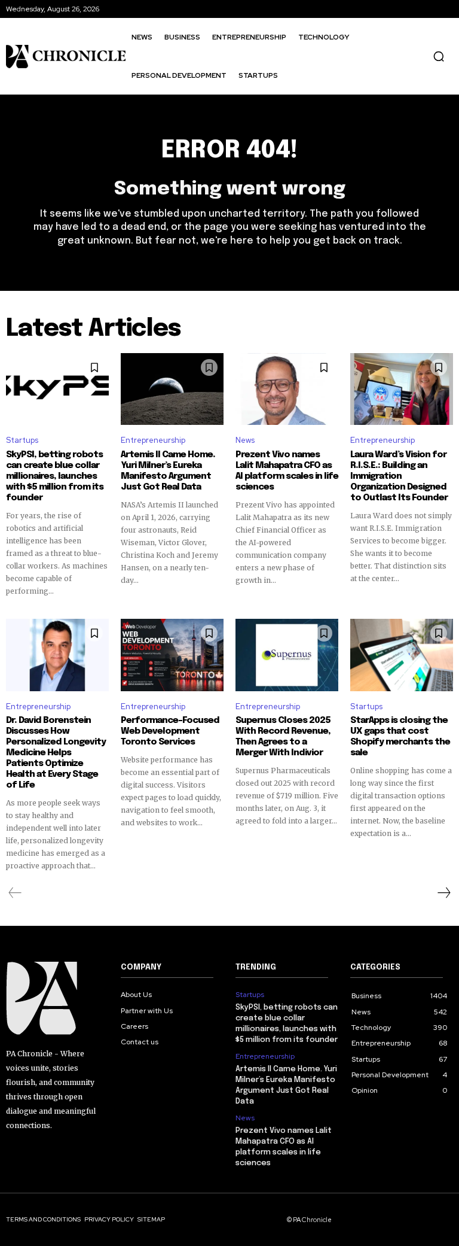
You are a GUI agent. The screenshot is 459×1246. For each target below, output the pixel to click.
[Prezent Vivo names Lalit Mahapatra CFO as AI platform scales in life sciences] (286, 389)
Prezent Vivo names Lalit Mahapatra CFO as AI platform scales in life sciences (286, 471)
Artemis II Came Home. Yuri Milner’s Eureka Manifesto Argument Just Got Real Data (168, 471)
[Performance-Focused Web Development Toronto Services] (172, 655)
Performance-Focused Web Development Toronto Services (170, 731)
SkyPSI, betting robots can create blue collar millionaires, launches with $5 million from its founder (54, 476)
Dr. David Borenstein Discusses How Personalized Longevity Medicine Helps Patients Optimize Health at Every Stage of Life (56, 753)
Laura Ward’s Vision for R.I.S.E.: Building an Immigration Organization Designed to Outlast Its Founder (399, 476)
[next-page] (443, 893)
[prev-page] (15, 893)
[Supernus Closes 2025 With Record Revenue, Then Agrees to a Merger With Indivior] (286, 655)
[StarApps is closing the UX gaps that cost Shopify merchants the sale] (401, 655)
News (245, 440)
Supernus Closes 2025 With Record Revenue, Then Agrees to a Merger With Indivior (283, 737)
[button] (438, 56)
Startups (22, 440)
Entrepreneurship (153, 440)
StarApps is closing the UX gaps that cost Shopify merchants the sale (400, 737)
